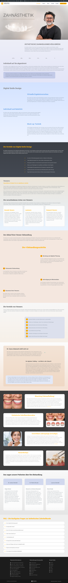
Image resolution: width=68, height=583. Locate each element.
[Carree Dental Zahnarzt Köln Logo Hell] (34, 581)
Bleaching (49, 406)
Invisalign (56, 443)
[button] (34, 523)
